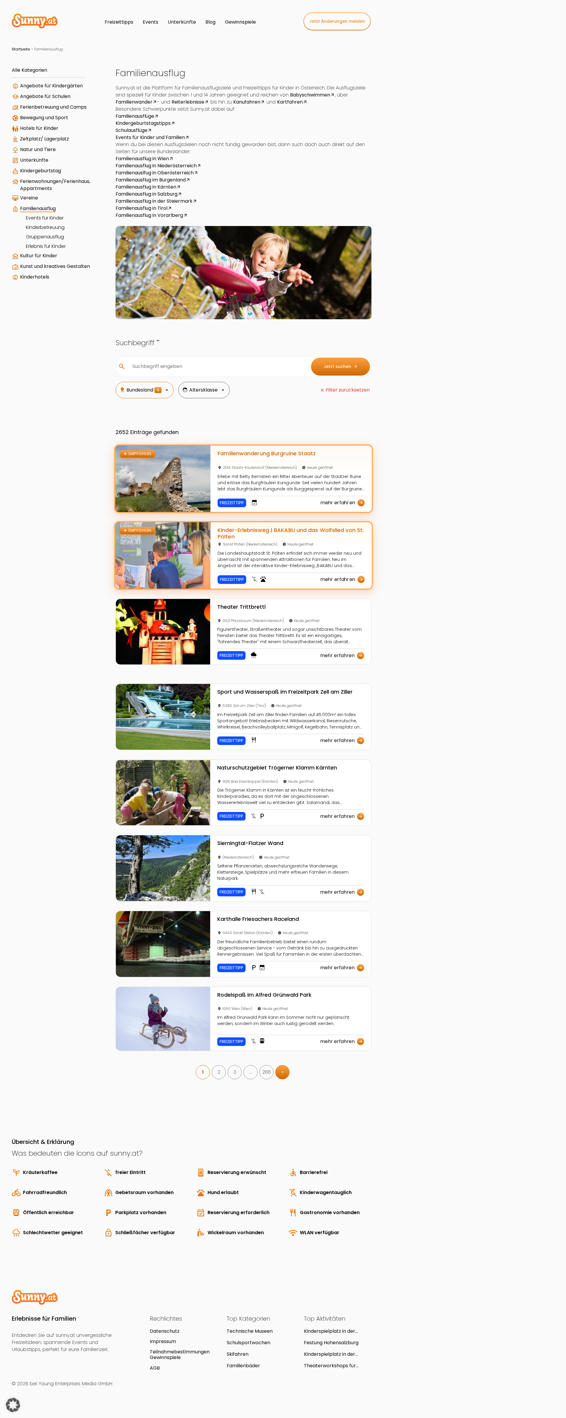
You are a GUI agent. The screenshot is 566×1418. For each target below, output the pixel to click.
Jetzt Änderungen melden (337, 21)
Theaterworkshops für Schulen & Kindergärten (331, 1365)
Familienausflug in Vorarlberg (149, 215)
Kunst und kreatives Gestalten (55, 266)
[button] (13, 1405)
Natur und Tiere (38, 149)
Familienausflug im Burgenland (151, 179)
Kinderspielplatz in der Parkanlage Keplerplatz (331, 1331)
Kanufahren (246, 102)
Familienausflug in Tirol (141, 208)
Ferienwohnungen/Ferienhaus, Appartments (55, 185)
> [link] (282, 1072)
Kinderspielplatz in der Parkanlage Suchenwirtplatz (336, 1354)
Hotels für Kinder (39, 128)
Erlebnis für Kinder (46, 246)
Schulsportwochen (248, 1342)
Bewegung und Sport (44, 117)
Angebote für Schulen (45, 96)
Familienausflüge (135, 116)
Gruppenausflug (45, 236)
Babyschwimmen (310, 94)
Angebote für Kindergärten (51, 85)
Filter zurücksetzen (348, 390)
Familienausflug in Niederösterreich (156, 165)
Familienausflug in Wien (142, 158)
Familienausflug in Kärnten (146, 187)
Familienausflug (38, 208)
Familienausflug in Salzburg (146, 194)
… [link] (250, 1072)
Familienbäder (243, 1365)
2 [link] (219, 1072)
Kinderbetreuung (45, 227)
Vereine (29, 197)
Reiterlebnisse (188, 102)
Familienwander (134, 102)
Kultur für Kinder (38, 255)
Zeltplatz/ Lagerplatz (44, 138)
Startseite (21, 49)
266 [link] (266, 1072)
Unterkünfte (34, 160)
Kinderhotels (34, 277)
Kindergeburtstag (40, 170)
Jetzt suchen (341, 366)
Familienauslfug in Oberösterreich (155, 172)
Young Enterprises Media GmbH (75, 1383)
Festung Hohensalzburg (331, 1342)
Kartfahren (290, 102)
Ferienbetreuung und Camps (53, 107)
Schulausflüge (131, 130)
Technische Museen (250, 1331)
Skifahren (238, 1354)
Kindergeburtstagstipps (143, 123)
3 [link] (234, 1072)
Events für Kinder (45, 217)
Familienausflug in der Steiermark (154, 201)
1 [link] (203, 1072)
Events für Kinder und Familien (150, 137)
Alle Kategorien (29, 70)
